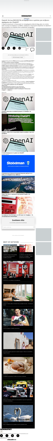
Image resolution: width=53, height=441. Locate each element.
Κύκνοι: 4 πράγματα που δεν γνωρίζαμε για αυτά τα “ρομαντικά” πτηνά (15, 424)
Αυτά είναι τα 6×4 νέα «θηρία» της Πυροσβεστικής (11, 280)
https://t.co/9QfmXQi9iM (6, 79)
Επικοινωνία (26, 433)
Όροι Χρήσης (2, 433)
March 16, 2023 (13, 80)
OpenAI (20, 63)
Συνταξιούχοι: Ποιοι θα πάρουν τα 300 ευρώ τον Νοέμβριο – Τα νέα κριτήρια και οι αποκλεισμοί (26, 256)
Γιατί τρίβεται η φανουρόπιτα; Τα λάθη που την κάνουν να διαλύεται (14, 376)
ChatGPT (3, 90)
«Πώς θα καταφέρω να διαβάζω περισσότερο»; (11, 328)
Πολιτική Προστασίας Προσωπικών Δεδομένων (13, 433)
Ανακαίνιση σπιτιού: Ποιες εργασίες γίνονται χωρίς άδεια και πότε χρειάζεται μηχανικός (10, 256)
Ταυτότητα (22, 433)
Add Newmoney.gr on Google (18, 57)
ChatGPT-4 (10, 90)
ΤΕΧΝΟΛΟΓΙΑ (26, 18)
